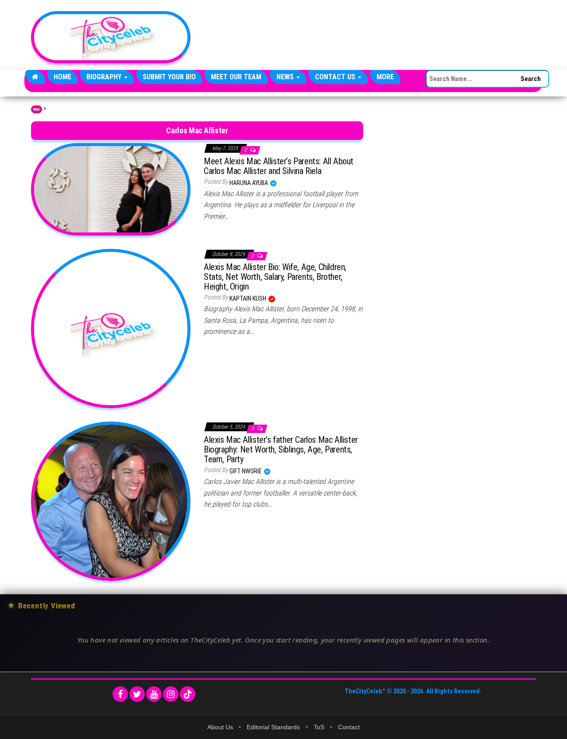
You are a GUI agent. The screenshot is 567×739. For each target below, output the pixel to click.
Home (62, 77)
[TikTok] (187, 694)
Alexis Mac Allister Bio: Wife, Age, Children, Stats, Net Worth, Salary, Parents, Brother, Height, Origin (275, 277)
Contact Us (336, 77)
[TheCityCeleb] (35, 77)
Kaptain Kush (248, 298)
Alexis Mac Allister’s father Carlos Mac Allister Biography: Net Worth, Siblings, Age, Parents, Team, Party (281, 449)
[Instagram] (171, 694)
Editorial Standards (273, 727)
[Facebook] (120, 694)
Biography (104, 77)
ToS (319, 727)
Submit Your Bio (169, 77)
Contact (349, 727)
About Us (220, 727)
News (285, 77)
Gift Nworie (246, 471)
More (385, 77)
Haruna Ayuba (249, 182)
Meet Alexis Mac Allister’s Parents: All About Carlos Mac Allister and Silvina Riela (278, 166)
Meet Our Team (236, 77)
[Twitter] (137, 694)
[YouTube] (154, 694)
